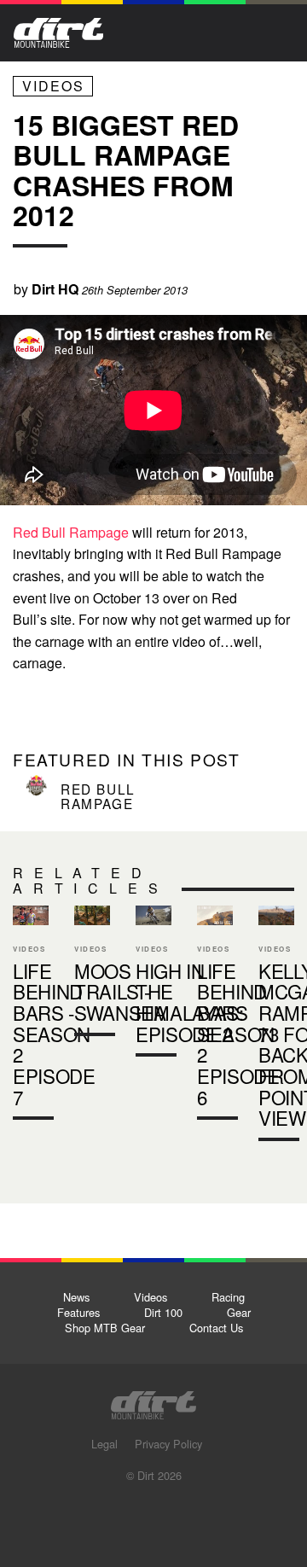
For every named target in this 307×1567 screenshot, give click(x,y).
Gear (239, 1312)
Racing (228, 1297)
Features (78, 1312)
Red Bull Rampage (71, 532)
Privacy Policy (168, 1444)
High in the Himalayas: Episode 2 (153, 985)
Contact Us (216, 1327)
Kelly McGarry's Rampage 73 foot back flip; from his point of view (276, 1027)
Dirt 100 (163, 1312)
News (76, 1297)
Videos (53, 86)
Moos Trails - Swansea (120, 991)
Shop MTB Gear (105, 1327)
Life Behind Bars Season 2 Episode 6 (238, 1033)
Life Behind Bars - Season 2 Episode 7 (54, 1033)
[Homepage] (153, 1400)
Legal (104, 1444)
